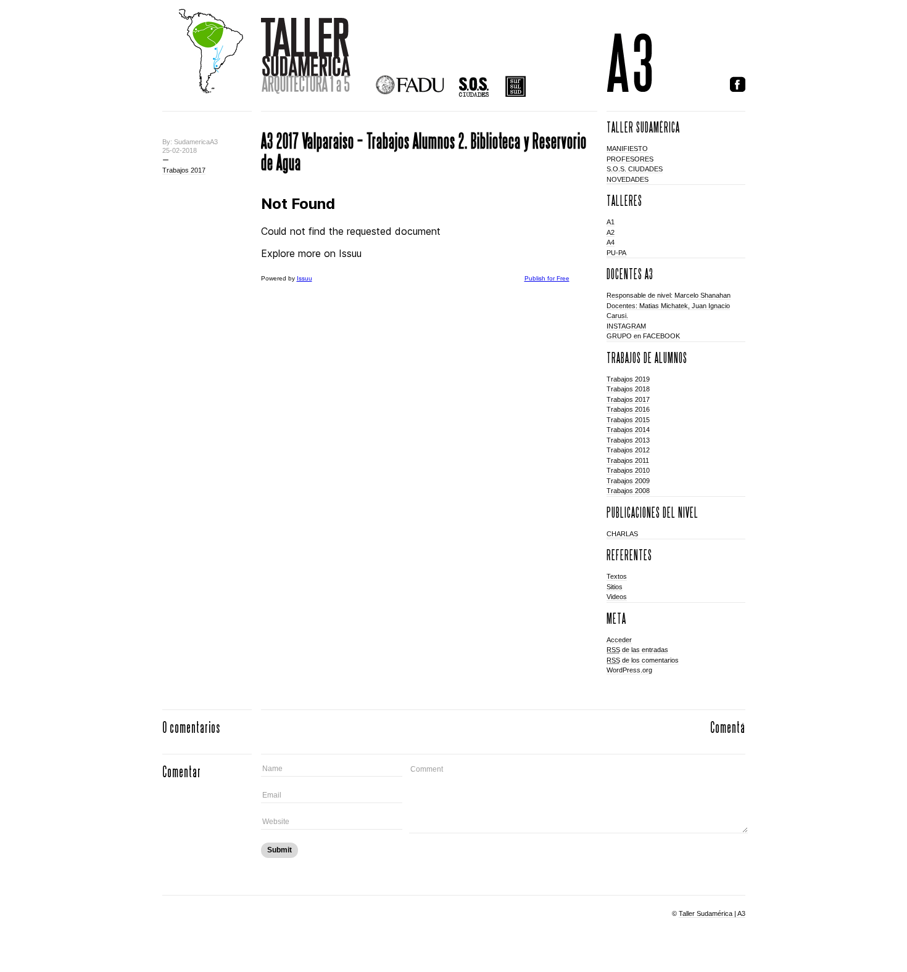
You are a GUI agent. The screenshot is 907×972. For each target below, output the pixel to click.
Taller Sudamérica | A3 (712, 913)
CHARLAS (622, 533)
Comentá (727, 727)
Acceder (619, 639)
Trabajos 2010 (628, 470)
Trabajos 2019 (628, 379)
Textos (617, 576)
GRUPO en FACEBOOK (643, 336)
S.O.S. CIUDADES (635, 169)
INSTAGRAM (626, 326)
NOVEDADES (627, 179)
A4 (611, 242)
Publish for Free (546, 278)
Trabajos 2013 (628, 440)
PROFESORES (630, 159)
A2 (611, 232)
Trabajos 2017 (183, 170)
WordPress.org (629, 670)
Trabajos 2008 (628, 490)
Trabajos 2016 (628, 409)
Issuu (304, 278)
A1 (611, 222)
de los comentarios (643, 660)
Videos (617, 596)
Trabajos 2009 (628, 480)
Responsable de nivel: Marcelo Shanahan (669, 295)
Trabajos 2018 (628, 389)
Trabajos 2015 (628, 419)
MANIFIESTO (627, 148)
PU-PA (616, 252)
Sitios (615, 586)
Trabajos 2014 (628, 429)
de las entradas (637, 649)
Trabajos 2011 (628, 460)
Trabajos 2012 (628, 450)
